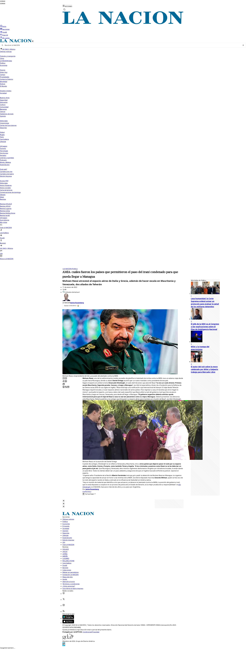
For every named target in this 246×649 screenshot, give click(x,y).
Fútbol (2, 132)
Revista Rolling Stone (7, 213)
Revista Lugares (5, 208)
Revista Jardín (5, 215)
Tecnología (4, 151)
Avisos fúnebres (6, 185)
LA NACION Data (6, 61)
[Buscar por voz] (243, 45)
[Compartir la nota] (63, 381)
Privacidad (95, 632)
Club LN (5, 35)
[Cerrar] (33, 41)
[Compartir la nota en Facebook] (63, 387)
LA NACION (66, 269)
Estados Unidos (5, 91)
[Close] (63, 501)
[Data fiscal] (63, 645)
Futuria (2, 70)
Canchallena (4, 139)
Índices (2, 84)
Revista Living (5, 211)
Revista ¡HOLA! (5, 206)
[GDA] (68, 639)
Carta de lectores (6, 190)
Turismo (3, 148)
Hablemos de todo (6, 114)
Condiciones (87, 632)
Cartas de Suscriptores (8, 125)
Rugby (2, 135)
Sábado (2, 195)
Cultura (2, 105)
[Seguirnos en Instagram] (63, 606)
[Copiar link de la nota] (63, 384)
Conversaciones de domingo (10, 192)
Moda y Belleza (5, 162)
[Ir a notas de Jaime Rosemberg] (122, 297)
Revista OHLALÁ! (6, 204)
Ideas (2, 197)
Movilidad (3, 82)
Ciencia (2, 112)
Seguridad (3, 100)
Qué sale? (3, 169)
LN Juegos (3, 146)
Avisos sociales (5, 188)
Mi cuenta (6, 38)
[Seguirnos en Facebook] (63, 594)
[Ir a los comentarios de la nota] (66, 378)
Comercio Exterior (6, 79)
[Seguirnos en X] (63, 600)
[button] (123, 149)
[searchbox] (122, 45)
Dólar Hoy (3, 72)
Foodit (4, 32)
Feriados (3, 155)
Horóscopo (4, 153)
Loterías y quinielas (7, 158)
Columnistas (4, 123)
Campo (2, 75)
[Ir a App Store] (68, 623)
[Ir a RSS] (63, 612)
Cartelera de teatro (7, 174)
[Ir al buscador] (64, 9)
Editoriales (4, 121)
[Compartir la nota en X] (66, 387)
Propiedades (4, 77)
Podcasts (3, 160)
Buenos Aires (5, 98)
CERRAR (2, 1)
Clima (2, 58)
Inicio (4, 26)
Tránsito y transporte (7, 56)
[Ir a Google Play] (68, 618)
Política (74, 269)
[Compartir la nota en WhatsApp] (66, 381)
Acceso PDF (4, 181)
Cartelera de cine (6, 172)
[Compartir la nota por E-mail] (68, 387)
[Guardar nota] (63, 378)
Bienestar (3, 109)
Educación (3, 102)
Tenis (2, 137)
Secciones (6, 29)
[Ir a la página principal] (123, 24)
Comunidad (4, 107)
